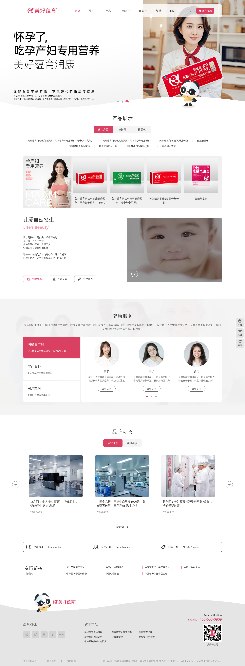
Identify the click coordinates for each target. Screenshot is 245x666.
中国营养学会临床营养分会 (158, 567)
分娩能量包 (117, 636)
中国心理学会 (112, 573)
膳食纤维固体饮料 (93, 636)
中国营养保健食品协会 (156, 573)
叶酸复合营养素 (147, 636)
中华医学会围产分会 (76, 573)
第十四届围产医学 (75, 567)
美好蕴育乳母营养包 (122, 632)
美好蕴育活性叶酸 (93, 632)
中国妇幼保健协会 (115, 567)
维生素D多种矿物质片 (95, 641)
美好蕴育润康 (145, 632)
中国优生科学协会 (193, 567)
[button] (103, 520)
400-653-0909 (211, 619)
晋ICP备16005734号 (211, 661)
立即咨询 (106, 388)
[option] (122, 54)
